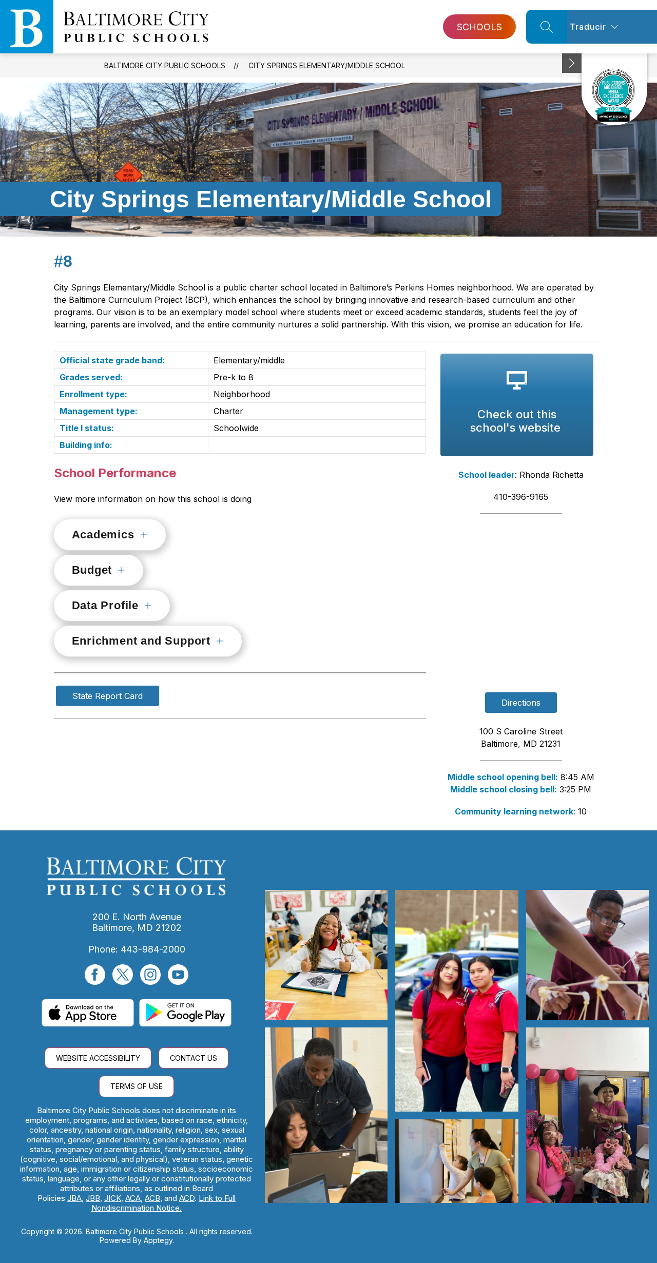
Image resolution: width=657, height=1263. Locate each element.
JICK (112, 1198)
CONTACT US (193, 1058)
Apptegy (158, 1240)
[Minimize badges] (572, 63)
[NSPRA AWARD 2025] (614, 89)
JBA (74, 1198)
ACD (187, 1198)
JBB (93, 1198)
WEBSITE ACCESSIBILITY (98, 1058)
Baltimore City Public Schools (164, 65)
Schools (479, 27)
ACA (133, 1198)
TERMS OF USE (136, 1086)
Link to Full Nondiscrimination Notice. (163, 1203)
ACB (152, 1198)
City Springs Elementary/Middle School (326, 65)
